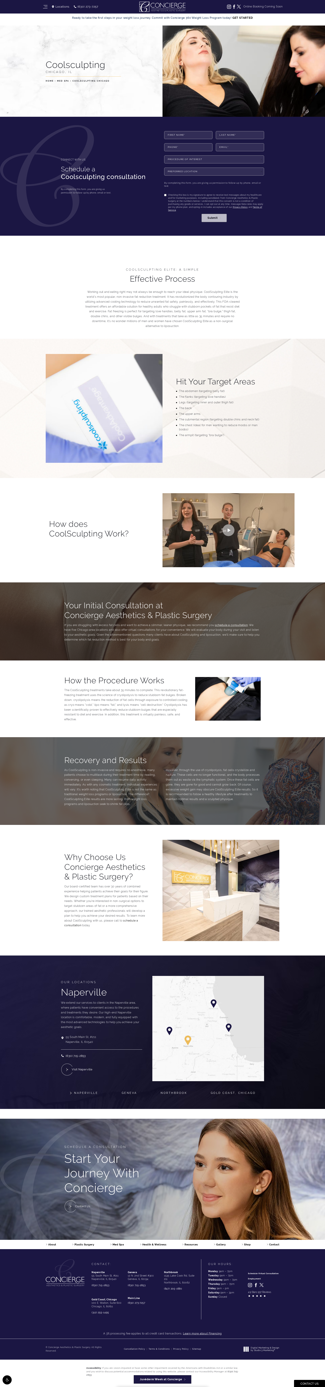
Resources (191, 1244)
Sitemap (196, 1349)
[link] (85, 6)
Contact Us (82, 1206)
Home (50, 81)
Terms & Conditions (159, 1349)
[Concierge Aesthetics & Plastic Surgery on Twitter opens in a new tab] (239, 7)
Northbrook (174, 1093)
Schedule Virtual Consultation (263, 1273)
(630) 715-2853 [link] (76, 1056)
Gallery (221, 1244)
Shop (247, 1244)
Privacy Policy (240, 207)
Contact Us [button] (309, 1383)
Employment (254, 1279)
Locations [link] (62, 6)
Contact (274, 1244)
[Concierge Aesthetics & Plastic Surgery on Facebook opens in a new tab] (234, 7)
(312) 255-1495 (100, 1312)
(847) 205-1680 (173, 1288)
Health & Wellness (154, 1244)
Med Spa (63, 81)
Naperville (86, 1093)
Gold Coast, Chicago (233, 1093)
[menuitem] (229, 7)
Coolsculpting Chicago (91, 81)
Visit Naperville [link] (82, 1069)
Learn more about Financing (202, 1333)
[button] (7, 1379)
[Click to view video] (228, 530)
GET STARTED (242, 17)
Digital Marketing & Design (265, 1349)
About (52, 1244)
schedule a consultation (231, 625)
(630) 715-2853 (100, 1285)
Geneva (129, 1093)
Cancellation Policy (134, 1349)
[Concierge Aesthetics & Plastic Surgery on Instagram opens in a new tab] (229, 7)
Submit (213, 217)
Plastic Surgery (84, 1244)
